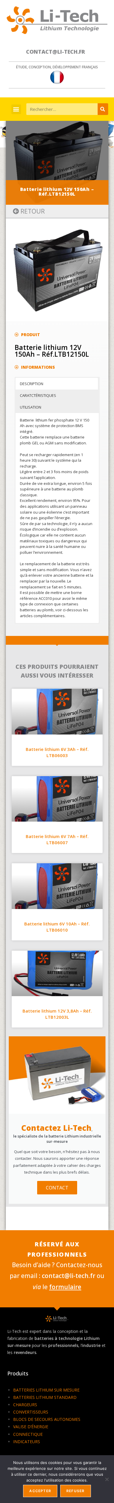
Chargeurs (25, 1404)
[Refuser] (107, 1479)
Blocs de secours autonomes (46, 1419)
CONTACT (57, 1187)
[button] (16, 109)
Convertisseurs (30, 1412)
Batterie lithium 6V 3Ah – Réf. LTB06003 (57, 752)
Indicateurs (26, 1441)
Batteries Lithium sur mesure (46, 1390)
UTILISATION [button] (30, 407)
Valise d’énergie (30, 1426)
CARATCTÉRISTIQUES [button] (38, 395)
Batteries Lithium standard (45, 1397)
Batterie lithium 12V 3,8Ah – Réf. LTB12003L (57, 1014)
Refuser (75, 1491)
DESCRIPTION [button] (31, 383)
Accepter (40, 1491)
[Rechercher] (103, 109)
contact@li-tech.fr (55, 51)
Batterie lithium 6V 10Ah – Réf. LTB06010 (57, 927)
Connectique (28, 1434)
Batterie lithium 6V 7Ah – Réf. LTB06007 (57, 839)
